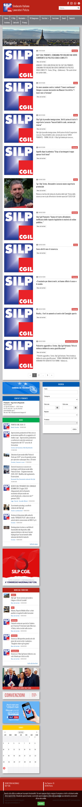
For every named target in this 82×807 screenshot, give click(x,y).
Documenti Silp (15, 479)
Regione (46, 411)
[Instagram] (71, 3)
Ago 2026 (21, 732)
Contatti (72, 18)
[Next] (52, 375)
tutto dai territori (32, 663)
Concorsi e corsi (20, 462)
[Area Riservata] (79, 3)
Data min (46, 404)
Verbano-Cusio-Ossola (71, 341)
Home (6, 18)
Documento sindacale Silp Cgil (27, 479)
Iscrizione (55, 18)
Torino (75, 83)
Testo (45, 389)
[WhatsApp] (75, 3)
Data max (65, 404)
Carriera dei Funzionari (17, 448)
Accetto (41, 803)
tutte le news (34, 544)
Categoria (47, 396)
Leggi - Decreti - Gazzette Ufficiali (19, 501)
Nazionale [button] (22, 18)
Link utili (16, 22)
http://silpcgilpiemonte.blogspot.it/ (17, 412)
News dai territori (41, 62)
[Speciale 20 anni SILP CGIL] (21, 678)
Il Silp (13, 18)
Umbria (13, 595)
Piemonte (74, 51)
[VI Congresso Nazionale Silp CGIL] (21, 567)
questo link (12, 796)
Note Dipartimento (27, 448)
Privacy (24, 22)
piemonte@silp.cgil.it (9, 411)
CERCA (74, 429)
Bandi (12, 427)
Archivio (7, 22)
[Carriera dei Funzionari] (21, 388)
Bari (13, 608)
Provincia (46, 419)
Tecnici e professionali (17, 510)
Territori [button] (45, 18)
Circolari (17, 427)
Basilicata (14, 620)
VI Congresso (34, 18)
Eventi (64, 18)
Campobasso (15, 651)
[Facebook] (68, 3)
